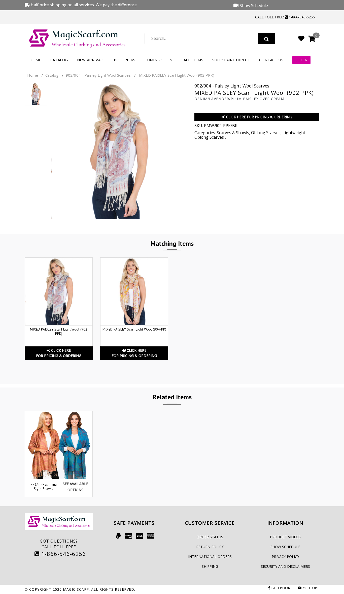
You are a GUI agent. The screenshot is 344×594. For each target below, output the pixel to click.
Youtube (310, 587)
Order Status (210, 536)
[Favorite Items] (301, 38)
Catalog (59, 59)
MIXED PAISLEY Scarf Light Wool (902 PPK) (58, 331)
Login (301, 59)
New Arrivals (91, 59)
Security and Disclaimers (285, 566)
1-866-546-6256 (63, 553)
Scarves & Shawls (233, 132)
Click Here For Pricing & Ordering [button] (258, 116)
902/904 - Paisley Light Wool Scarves (98, 75)
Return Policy (210, 546)
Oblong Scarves (266, 132)
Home (35, 59)
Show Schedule (285, 546)
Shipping (210, 566)
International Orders (210, 556)
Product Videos (285, 536)
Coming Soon (159, 59)
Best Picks (124, 59)
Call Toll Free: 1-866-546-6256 (285, 17)
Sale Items (192, 59)
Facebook (280, 587)
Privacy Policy (285, 556)
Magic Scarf (76, 589)
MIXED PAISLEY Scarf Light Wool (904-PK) (134, 329)
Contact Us (271, 59)
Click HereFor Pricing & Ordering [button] (58, 353)
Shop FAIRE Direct (231, 59)
